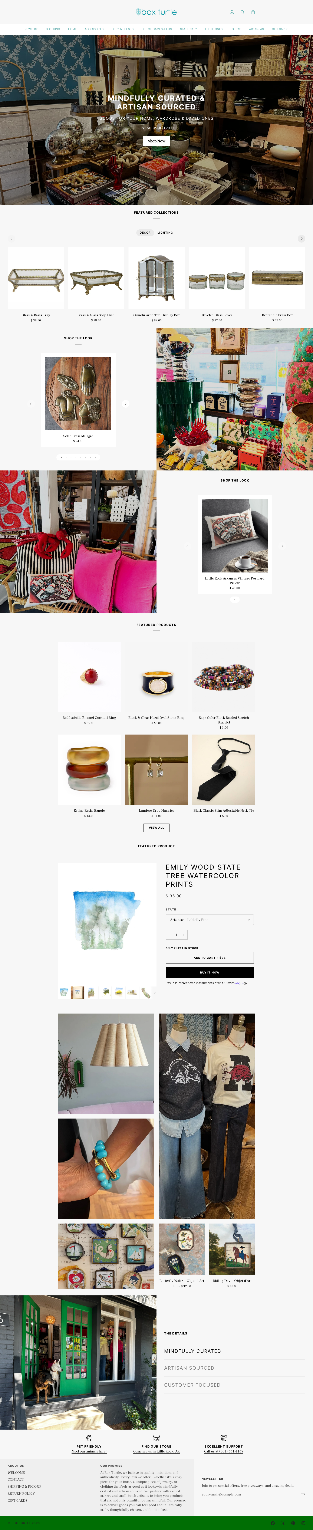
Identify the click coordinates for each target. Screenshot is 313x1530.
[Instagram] (303, 1523)
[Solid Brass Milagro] (78, 393)
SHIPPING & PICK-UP (25, 1486)
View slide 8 (95, 457)
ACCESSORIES (94, 29)
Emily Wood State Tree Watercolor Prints (203, 875)
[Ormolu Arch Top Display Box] (156, 278)
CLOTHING (53, 29)
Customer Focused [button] (192, 1375)
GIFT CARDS (280, 29)
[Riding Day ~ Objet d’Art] (232, 1249)
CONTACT (16, 1479)
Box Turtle (21, 1523)
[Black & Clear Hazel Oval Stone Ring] (156, 677)
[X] (283, 1523)
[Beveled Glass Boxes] (217, 278)
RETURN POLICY (21, 1493)
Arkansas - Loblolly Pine (189, 919)
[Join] (301, 1493)
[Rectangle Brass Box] (277, 278)
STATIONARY (188, 29)
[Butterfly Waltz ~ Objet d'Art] (182, 1249)
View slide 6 (85, 457)
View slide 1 (61, 457)
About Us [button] (16, 1465)
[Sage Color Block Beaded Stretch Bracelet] (223, 677)
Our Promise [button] (111, 1465)
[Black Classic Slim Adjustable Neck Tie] (223, 770)
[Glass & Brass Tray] (36, 278)
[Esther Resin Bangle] (89, 770)
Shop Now (156, 140)
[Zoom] (65, 978)
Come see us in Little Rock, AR (156, 1451)
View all (156, 827)
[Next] (301, 239)
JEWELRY (31, 29)
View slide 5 (80, 457)
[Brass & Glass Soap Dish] (96, 278)
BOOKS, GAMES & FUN (157, 29)
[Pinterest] (293, 1523)
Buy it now (210, 972)
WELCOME (16, 1472)
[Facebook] (273, 1523)
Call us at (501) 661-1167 (223, 1451)
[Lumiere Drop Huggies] (156, 770)
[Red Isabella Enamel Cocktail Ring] (89, 677)
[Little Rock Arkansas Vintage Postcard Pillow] (235, 535)
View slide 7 (90, 457)
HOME (72, 29)
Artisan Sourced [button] (189, 1358)
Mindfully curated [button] (192, 1342)
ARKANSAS (256, 29)
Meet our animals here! (89, 1451)
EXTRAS (236, 29)
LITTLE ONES (214, 29)
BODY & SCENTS (123, 29)
